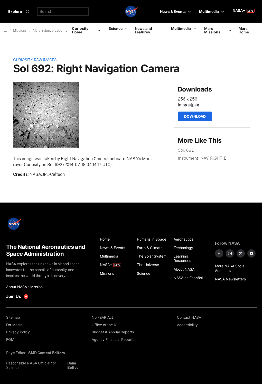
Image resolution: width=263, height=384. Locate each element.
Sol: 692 (186, 150)
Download (195, 116)
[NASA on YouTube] (251, 253)
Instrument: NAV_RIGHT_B (202, 158)
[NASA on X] (241, 253)
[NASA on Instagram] (230, 253)
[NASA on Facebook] (219, 253)
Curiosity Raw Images (35, 60)
